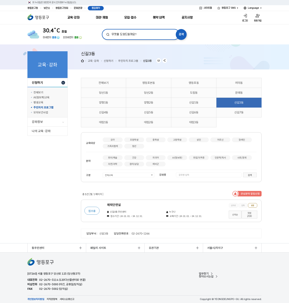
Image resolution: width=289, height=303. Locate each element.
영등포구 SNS (229, 8)
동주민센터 (38, 248)
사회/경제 (242, 157)
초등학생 (134, 139)
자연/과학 (112, 164)
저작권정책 (52, 299)
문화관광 (78, 8)
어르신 (220, 139)
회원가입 (258, 20)
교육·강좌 (93, 61)
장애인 (242, 139)
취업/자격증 (198, 157)
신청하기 (108, 61)
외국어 (156, 157)
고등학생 (177, 139)
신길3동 (147, 61)
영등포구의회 (62, 8)
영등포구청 (32, 8)
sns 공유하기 (164, 60)
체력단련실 (114, 204)
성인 (199, 139)
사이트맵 (208, 8)
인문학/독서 (220, 157)
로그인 (245, 20)
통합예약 (96, 8)
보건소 (47, 8)
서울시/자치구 (215, 248)
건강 (134, 157)
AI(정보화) (177, 157)
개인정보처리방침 (35, 299)
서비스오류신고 (67, 299)
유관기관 (154, 248)
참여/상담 (134, 164)
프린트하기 (158, 60)
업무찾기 (204, 273)
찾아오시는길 (206, 276)
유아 (113, 139)
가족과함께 (112, 146)
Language (253, 8)
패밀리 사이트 (98, 248)
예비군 (156, 164)
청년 (134, 146)
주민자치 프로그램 (128, 61)
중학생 (156, 139)
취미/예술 (112, 157)
